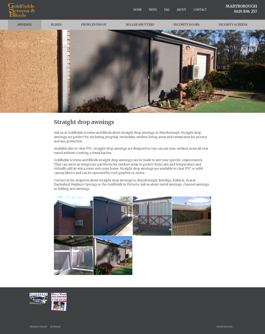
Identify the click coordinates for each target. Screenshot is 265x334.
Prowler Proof (94, 24)
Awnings (24, 24)
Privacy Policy (38, 326)
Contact (200, 9)
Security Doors (186, 24)
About (181, 9)
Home (137, 9)
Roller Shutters (140, 24)
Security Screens (233, 24)
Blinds (56, 24)
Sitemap (55, 326)
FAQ (166, 9)
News (153, 9)
